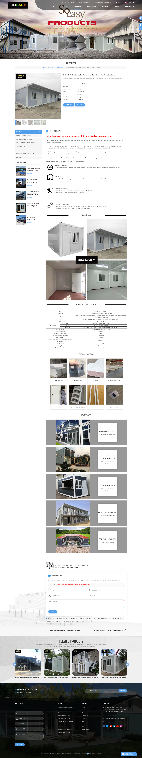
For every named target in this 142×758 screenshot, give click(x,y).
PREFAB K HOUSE (20, 146)
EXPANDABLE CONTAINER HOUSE (25, 143)
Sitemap (84, 724)
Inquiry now (69, 104)
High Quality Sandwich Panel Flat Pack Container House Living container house (85, 678)
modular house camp (63, 724)
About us (84, 710)
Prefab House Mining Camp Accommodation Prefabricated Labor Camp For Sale (33, 168)
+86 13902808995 (85, 2)
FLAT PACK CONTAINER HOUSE (56, 67)
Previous (14, 664)
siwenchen (63, 567)
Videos (116, 7)
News (83, 718)
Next (127, 664)
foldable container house (64, 718)
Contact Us (129, 7)
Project (105, 7)
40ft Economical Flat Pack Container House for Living (28, 678)
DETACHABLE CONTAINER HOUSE (25, 154)
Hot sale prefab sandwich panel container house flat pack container (73, 585)
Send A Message (129, 754)
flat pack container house (60, 618)
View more (29, 173)
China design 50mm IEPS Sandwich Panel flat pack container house (114, 678)
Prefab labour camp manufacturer (66, 721)
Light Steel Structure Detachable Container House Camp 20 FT (33, 180)
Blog (83, 721)
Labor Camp (61, 710)
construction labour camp (64, 715)
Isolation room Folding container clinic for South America (33, 205)
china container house (117, 618)
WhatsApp (79, 104)
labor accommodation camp (65, 729)
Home (53, 7)
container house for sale (100, 618)
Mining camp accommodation (65, 713)
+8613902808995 (69, 2)
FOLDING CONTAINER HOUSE (23, 136)
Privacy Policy (85, 729)
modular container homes (71, 621)
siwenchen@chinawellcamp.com (103, 2)
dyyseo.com (84, 753)
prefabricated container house (65, 707)
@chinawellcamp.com (75, 567)
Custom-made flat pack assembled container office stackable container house (32, 217)
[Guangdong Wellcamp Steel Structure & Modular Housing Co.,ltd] (18, 5)
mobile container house (54, 621)
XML (83, 727)
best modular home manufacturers (81, 618)
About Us (64, 7)
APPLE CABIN (19, 157)
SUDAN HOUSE (20, 150)
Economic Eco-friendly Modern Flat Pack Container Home (57, 678)
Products (77, 7)
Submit (19, 744)
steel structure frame (63, 727)
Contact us (85, 715)
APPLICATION (91, 7)
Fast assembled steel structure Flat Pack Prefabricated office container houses (33, 193)
